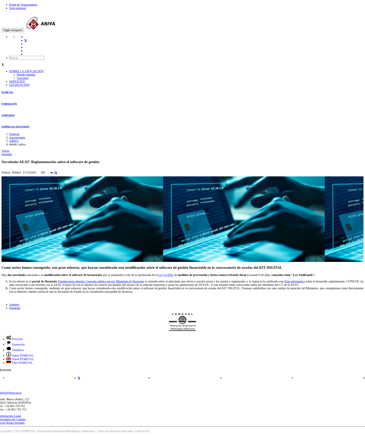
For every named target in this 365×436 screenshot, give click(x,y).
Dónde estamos (26, 74)
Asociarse (23, 78)
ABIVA (14, 141)
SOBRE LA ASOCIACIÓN (26, 71)
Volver (6, 150)
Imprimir (7, 154)
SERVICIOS (17, 81)
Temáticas (17, 350)
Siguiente (14, 308)
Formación (18, 344)
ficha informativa (294, 281)
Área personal (17, 8)
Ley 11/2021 (166, 275)
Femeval (14, 134)
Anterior (14, 304)
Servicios (17, 339)
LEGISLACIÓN (19, 84)
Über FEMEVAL (22, 362)
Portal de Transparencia (23, 4)
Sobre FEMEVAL (22, 355)
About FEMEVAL (22, 359)
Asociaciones (17, 137)
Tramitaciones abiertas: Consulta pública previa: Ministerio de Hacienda (101, 281)
